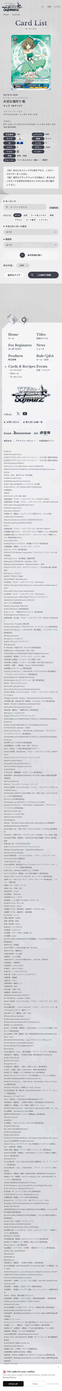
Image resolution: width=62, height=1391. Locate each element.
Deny (35, 1383)
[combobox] (31, 232)
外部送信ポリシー (47, 440)
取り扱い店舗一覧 (34, 422)
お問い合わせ (13, 422)
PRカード (14, 373)
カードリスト (16, 370)
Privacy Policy (9, 1377)
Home (6, 15)
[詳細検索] (54, 207)
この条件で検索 (44, 275)
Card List (16, 15)
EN (49, 6)
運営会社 (8, 440)
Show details (53, 1383)
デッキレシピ (16, 376)
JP (42, 6)
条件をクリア (14, 275)
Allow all (13, 1383)
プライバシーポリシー (25, 440)
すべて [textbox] (9, 232)
